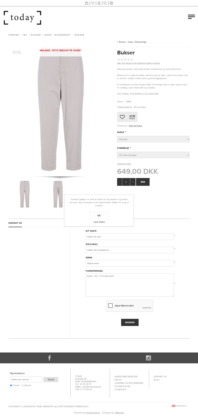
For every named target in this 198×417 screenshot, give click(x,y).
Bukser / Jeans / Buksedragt (132, 42)
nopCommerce (93, 412)
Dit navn (91, 231)
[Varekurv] (87, 3)
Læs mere (99, 222)
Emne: (89, 257)
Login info (120, 389)
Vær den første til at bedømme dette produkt (138, 63)
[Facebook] (49, 357)
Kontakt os (160, 376)
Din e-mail (92, 244)
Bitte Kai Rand (135, 126)
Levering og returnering (128, 383)
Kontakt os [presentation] (15, 223)
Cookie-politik (122, 386)
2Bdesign (119, 412)
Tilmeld (16, 385)
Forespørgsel (94, 271)
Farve (121, 132)
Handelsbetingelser (126, 376)
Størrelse (123, 148)
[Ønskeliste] (93, 3)
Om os (117, 380)
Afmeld (27, 385)
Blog (156, 380)
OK (99, 215)
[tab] (37, 223)
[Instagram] (148, 357)
